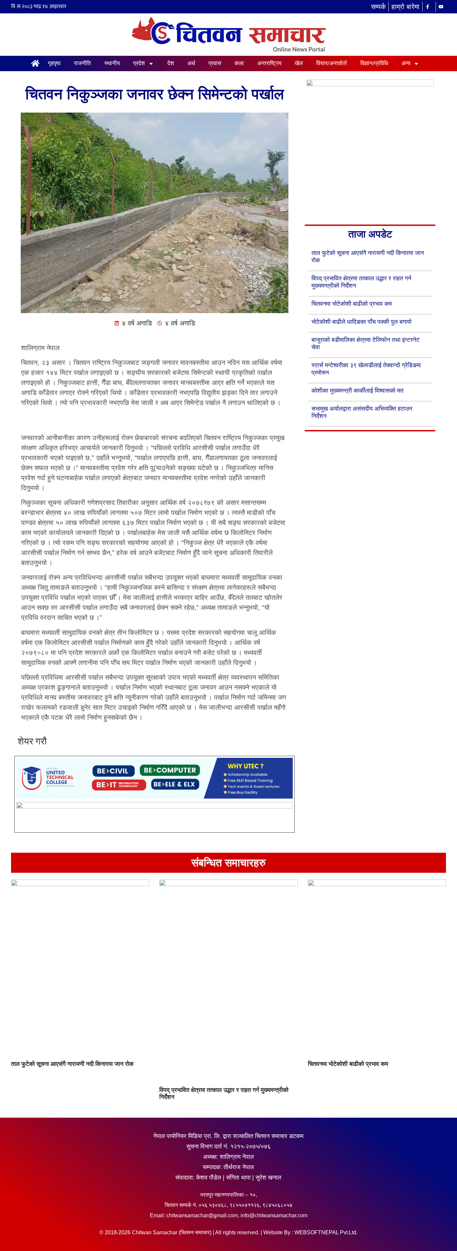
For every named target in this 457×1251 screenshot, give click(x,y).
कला (239, 63)
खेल (299, 63)
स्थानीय (112, 63)
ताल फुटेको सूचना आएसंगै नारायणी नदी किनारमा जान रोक (72, 1064)
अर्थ (191, 63)
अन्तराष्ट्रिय (269, 63)
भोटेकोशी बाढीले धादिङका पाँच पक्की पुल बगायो (361, 321)
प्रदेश (139, 63)
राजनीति (82, 63)
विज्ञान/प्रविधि (374, 63)
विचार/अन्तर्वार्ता (331, 63)
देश (170, 63)
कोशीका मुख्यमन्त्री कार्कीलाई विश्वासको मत (357, 390)
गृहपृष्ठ (54, 63)
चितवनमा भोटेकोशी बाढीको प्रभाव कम (351, 303)
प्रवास (214, 63)
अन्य (405, 63)
